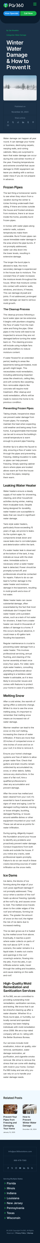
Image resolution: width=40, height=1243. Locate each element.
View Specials (11, 13)
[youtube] (20, 1168)
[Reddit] (18, 122)
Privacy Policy (21, 1233)
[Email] (8, 125)
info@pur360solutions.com (20, 1151)
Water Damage (20, 35)
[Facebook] (8, 122)
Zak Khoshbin (14, 30)
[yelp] (32, 1168)
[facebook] (8, 1168)
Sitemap (30, 1233)
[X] (13, 122)
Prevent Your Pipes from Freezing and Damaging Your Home (10, 1123)
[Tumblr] (28, 122)
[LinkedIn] (23, 122)
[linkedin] (24, 1168)
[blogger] (28, 1168)
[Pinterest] (33, 122)
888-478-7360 (20, 1160)
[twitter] (12, 1168)
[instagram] (16, 1168)
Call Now (28, 13)
